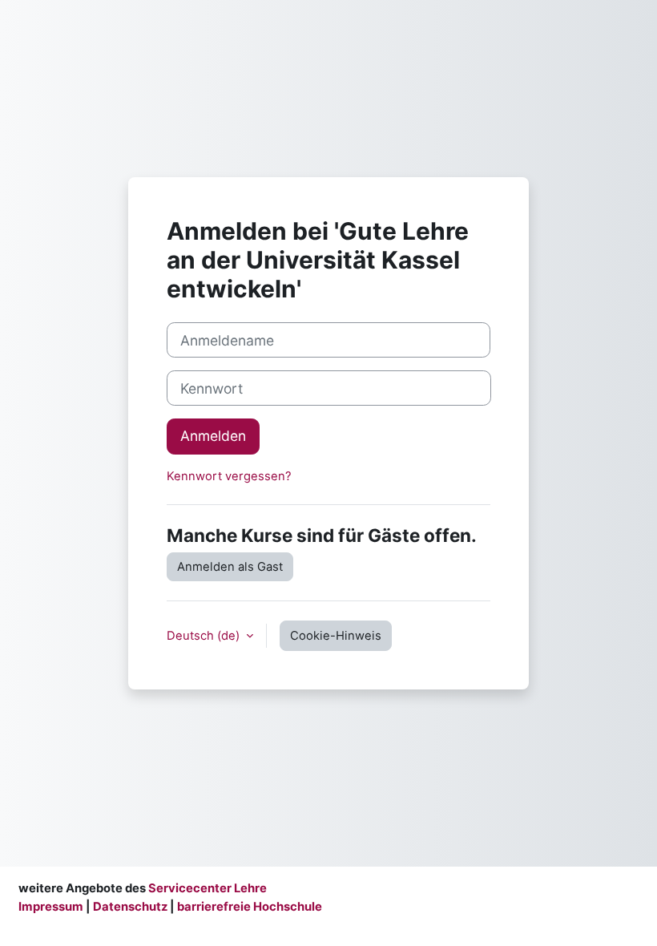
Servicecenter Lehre (206, 888)
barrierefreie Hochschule (249, 907)
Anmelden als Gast (230, 567)
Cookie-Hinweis (335, 636)
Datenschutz (130, 907)
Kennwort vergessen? (229, 476)
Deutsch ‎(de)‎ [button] (205, 636)
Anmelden (213, 435)
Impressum (50, 907)
